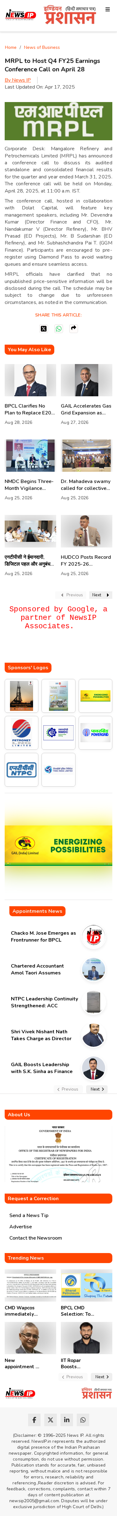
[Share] (73, 328)
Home (11, 47)
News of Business (42, 47)
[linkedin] (67, 1420)
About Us (19, 1114)
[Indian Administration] (70, 16)
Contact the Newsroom (35, 1238)
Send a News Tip (28, 1215)
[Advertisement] (61, 650)
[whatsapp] (83, 1420)
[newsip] (21, 16)
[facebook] (34, 1420)
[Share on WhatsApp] (58, 328)
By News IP (18, 80)
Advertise (20, 1226)
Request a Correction (33, 1198)
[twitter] (50, 1420)
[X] (43, 328)
